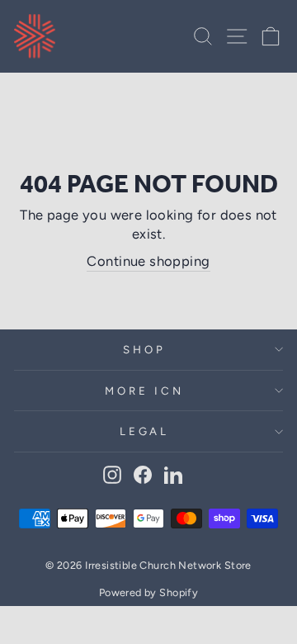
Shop (144, 349)
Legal (145, 431)
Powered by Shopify (148, 592)
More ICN (144, 390)
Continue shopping (148, 261)
